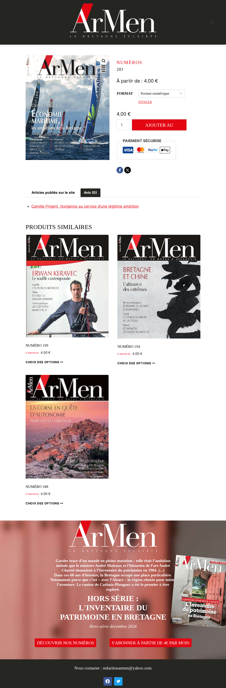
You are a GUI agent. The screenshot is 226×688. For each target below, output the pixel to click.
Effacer (145, 102)
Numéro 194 (128, 346)
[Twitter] (118, 681)
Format (125, 93)
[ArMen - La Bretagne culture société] (113, 20)
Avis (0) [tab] (90, 192)
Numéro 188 (37, 487)
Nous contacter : (88, 668)
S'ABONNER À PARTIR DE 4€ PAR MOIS (150, 642)
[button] (104, 61)
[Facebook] (120, 170)
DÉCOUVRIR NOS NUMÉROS (65, 642)
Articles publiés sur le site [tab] (53, 192)
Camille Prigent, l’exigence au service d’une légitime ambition (85, 206)
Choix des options (43, 362)
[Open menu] (211, 22)
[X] (127, 170)
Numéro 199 (37, 345)
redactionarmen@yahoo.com (127, 668)
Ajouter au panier (159, 126)
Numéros (129, 62)
